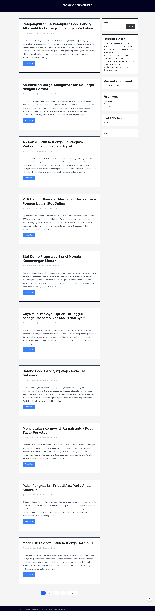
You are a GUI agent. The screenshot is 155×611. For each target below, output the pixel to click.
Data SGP (107, 133)
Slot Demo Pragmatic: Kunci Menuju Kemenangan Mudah (52, 259)
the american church (77, 5)
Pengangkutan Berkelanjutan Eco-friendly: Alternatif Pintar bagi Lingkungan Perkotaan (58, 26)
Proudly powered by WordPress (28, 609)
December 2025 (109, 104)
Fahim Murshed (60, 609)
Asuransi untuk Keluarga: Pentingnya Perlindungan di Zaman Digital (53, 144)
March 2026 (108, 101)
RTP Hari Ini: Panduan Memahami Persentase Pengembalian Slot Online (59, 201)
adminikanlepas (44, 33)
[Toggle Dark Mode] (149, 599)
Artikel (55, 33)
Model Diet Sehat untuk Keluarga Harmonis (58, 543)
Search (106, 22)
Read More (29, 63)
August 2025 (108, 107)
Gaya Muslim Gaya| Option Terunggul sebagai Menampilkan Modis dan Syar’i (54, 316)
